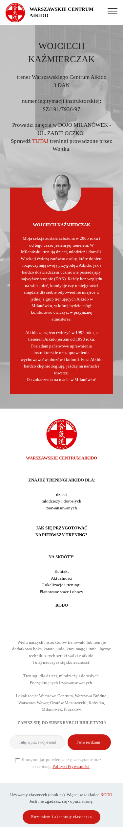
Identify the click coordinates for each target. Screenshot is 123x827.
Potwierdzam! (89, 742)
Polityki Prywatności (71, 766)
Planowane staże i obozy (61, 592)
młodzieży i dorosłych (61, 501)
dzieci (61, 494)
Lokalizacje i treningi (61, 585)
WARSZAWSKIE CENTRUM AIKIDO (61, 12)
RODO (106, 795)
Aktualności (61, 578)
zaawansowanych (61, 508)
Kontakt (61, 571)
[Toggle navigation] (113, 11)
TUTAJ (40, 141)
